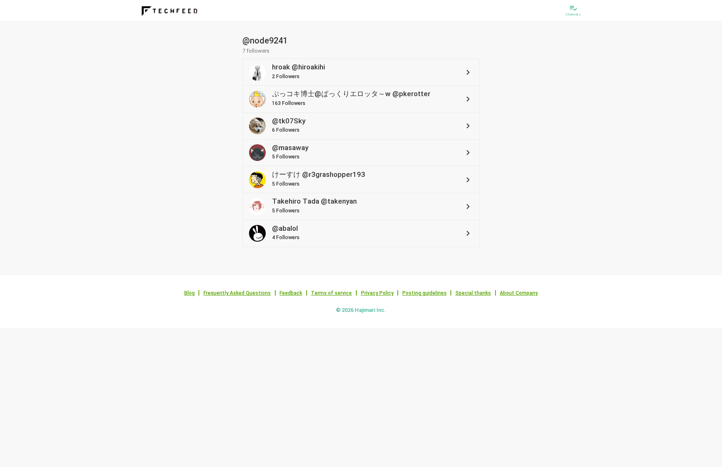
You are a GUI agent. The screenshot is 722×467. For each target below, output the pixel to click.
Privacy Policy (377, 293)
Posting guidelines (424, 293)
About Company (519, 293)
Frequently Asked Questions (237, 293)
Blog (189, 293)
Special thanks (473, 293)
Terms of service (331, 293)
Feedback (291, 293)
